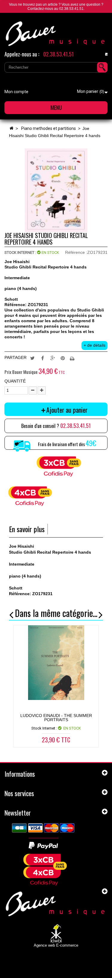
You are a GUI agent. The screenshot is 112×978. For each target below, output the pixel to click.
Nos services (19, 793)
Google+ (53, 358)
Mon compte (16, 91)
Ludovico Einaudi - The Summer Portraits (56, 717)
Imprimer (73, 358)
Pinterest (63, 358)
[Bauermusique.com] (56, 33)
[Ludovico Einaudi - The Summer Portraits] (56, 662)
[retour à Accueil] (11, 128)
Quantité (15, 381)
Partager (42, 358)
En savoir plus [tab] (27, 529)
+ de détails (94, 345)
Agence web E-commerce (56, 945)
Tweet (32, 358)
